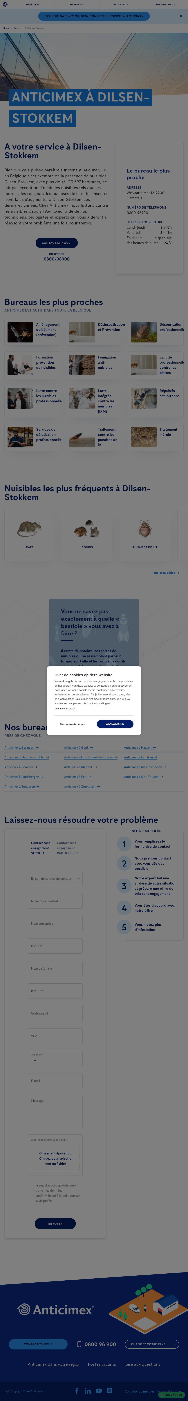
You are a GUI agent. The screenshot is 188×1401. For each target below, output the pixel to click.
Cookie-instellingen (73, 724)
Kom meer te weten (65, 708)
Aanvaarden (115, 724)
